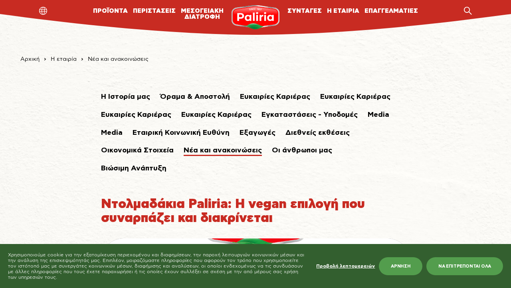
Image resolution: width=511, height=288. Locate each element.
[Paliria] (255, 17)
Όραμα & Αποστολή (195, 96)
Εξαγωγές (257, 132)
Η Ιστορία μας (125, 96)
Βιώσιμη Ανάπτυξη (133, 168)
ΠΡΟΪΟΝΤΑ (110, 11)
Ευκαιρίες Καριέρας (275, 96)
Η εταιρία (64, 59)
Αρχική (30, 59)
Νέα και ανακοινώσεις (118, 59)
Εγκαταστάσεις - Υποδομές (309, 114)
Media (378, 114)
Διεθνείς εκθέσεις (317, 132)
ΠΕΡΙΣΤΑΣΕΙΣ (154, 11)
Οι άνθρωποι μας (302, 150)
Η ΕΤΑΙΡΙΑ (343, 11)
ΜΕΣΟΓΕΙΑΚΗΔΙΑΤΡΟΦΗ (202, 14)
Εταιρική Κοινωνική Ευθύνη (181, 132)
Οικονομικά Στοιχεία (137, 150)
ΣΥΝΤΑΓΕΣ (304, 11)
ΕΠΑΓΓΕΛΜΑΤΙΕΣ (391, 11)
